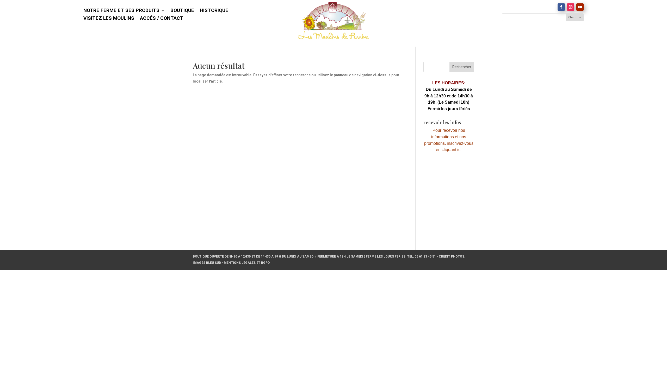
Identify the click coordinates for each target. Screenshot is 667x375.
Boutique (182, 11)
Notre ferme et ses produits (121, 11)
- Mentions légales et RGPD (246, 263)
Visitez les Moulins (108, 18)
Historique (214, 11)
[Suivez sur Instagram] (570, 7)
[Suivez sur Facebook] (561, 7)
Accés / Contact (161, 18)
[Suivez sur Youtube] (580, 7)
